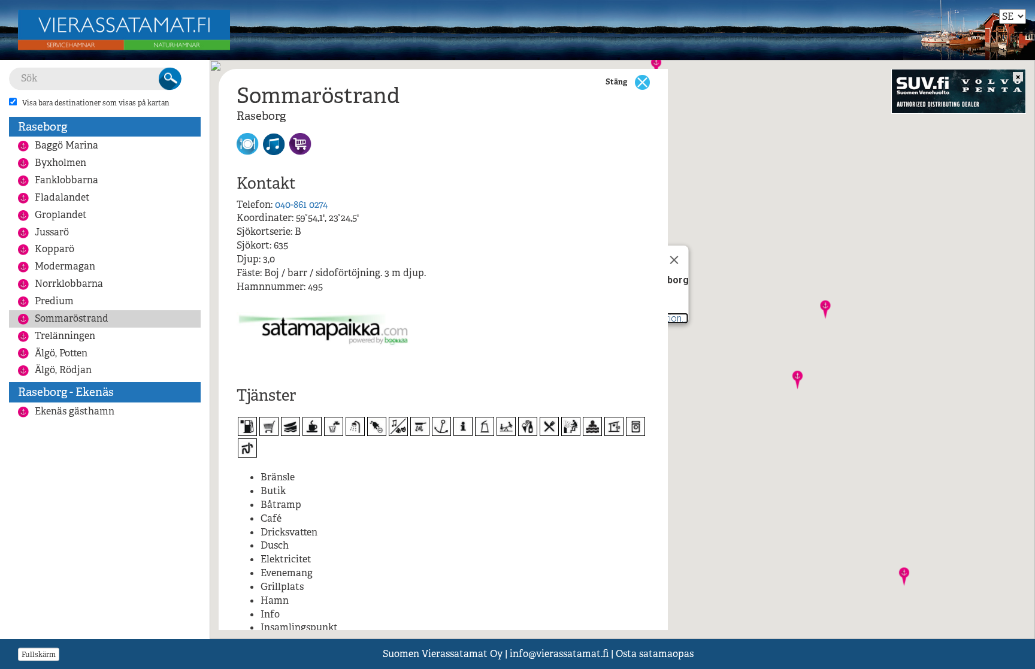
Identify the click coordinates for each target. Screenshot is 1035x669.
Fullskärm (39, 654)
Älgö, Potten (61, 353)
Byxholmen (60, 162)
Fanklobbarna (66, 180)
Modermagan (65, 266)
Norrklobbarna (69, 283)
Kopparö (54, 249)
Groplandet (61, 214)
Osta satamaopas (655, 653)
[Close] (674, 260)
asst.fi (559, 653)
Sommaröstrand (71, 318)
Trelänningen (65, 335)
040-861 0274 (301, 204)
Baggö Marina (66, 145)
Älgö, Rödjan (63, 370)
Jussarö (52, 232)
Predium (54, 301)
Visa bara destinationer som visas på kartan (96, 103)
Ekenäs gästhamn (74, 411)
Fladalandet (62, 197)
